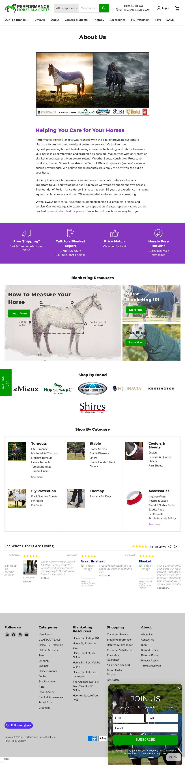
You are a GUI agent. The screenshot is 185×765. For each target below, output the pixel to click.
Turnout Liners (39, 471)
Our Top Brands (15, 20)
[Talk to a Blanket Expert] (71, 243)
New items (45, 634)
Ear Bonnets (156, 514)
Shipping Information (119, 639)
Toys (158, 20)
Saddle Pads (156, 509)
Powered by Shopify (15, 740)
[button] (6, 382)
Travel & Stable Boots (162, 505)
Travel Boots (46, 702)
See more (37, 477)
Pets (41, 687)
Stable (54, 20)
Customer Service (117, 634)
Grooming (45, 707)
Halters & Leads (158, 501)
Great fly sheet (74, 561)
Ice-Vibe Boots (10, 578)
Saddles (43, 666)
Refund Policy (149, 650)
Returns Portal (149, 655)
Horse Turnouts (48, 671)
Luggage (44, 660)
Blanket (127, 561)
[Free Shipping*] (27, 243)
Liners (93, 458)
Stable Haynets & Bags (163, 518)
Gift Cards (113, 679)
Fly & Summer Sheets (44, 496)
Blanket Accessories (51, 697)
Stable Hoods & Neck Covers (102, 464)
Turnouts (39, 20)
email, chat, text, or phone (67, 211)
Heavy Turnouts (40, 462)
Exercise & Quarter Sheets (160, 459)
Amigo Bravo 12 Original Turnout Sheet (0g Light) (127, 584)
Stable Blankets (99, 453)
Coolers (153, 452)
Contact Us (147, 639)
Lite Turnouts (39, 449)
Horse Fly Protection (51, 645)
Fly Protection (140, 20)
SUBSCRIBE (145, 740)
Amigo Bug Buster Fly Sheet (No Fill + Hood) (69, 583)
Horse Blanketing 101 (86, 638)
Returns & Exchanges (120, 645)
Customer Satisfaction (120, 650)
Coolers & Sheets (76, 20)
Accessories (117, 20)
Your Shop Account (118, 665)
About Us (146, 634)
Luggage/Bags (157, 496)
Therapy (98, 20)
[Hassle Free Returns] (159, 243)
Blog (144, 645)
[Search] (104, 8)
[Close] (179, 688)
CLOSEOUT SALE (49, 639)
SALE (170, 20)
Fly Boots (36, 505)
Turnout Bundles (41, 466)
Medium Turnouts (41, 458)
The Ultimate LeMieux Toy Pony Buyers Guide (86, 686)
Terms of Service (151, 666)
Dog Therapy (47, 692)
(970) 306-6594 (70, 251)
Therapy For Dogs (100, 496)
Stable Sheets (98, 449)
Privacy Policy (149, 660)
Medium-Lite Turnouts (44, 453)
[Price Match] (114, 243)
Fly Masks (37, 501)
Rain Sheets (156, 465)
